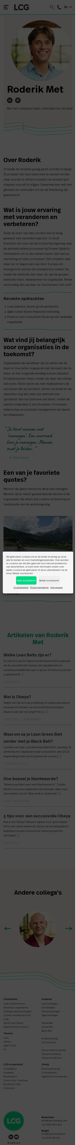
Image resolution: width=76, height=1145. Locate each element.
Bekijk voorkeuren (49, 580)
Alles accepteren (26, 580)
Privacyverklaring (39, 587)
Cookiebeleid (20, 587)
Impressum (56, 587)
